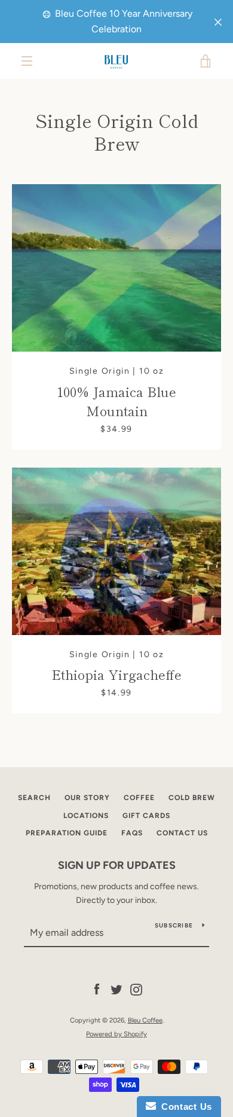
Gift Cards (146, 815)
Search (34, 798)
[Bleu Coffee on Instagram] (136, 989)
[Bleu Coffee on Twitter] (116, 989)
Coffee (139, 798)
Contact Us (182, 833)
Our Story (87, 798)
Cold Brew (191, 798)
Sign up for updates (117, 865)
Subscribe (174, 925)
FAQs (132, 833)
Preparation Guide (67, 833)
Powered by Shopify (116, 1034)
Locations (86, 815)
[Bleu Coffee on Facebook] (97, 989)
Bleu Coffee (145, 1020)
